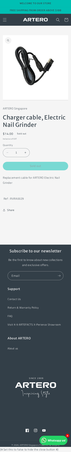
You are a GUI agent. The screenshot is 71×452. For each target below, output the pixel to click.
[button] (5, 20)
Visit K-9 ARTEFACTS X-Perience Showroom (34, 324)
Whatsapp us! (57, 440)
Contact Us (14, 299)
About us (13, 348)
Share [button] (10, 210)
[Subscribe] (59, 275)
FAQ (10, 316)
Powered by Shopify (49, 445)
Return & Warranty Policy (23, 307)
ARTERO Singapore (29, 445)
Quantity (8, 145)
